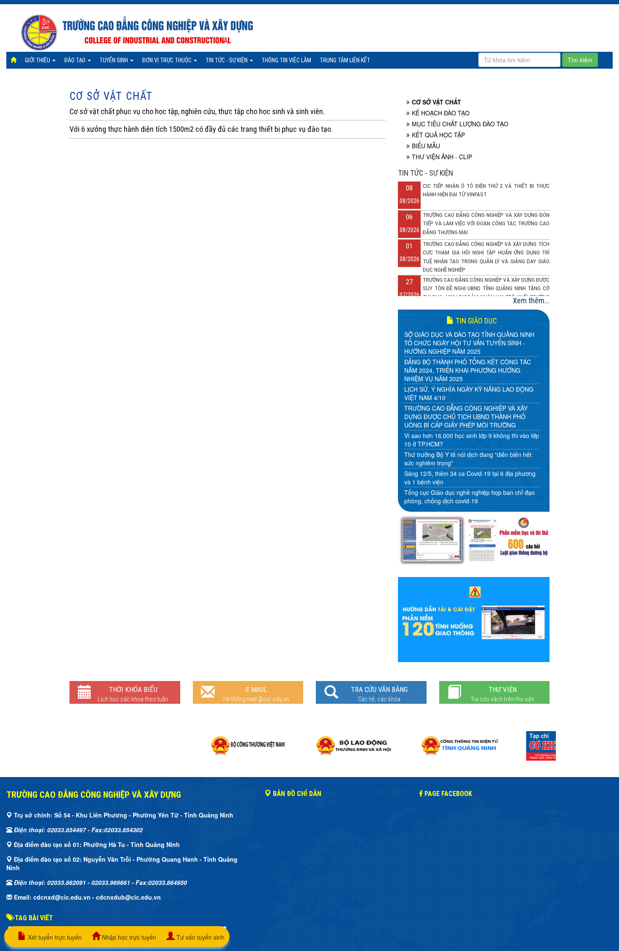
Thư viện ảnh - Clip (442, 156)
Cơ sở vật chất (111, 96)
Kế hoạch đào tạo (441, 113)
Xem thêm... (531, 300)
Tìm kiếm (580, 60)
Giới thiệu (38, 60)
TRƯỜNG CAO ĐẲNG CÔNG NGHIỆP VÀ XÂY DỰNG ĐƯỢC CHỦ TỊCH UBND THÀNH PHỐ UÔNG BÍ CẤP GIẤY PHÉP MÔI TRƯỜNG (466, 416)
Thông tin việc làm (286, 60)
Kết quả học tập (438, 135)
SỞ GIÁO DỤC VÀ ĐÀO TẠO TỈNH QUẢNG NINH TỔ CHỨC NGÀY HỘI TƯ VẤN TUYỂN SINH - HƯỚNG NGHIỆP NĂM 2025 (469, 342)
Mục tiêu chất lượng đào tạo (460, 124)
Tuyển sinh (114, 60)
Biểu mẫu (426, 146)
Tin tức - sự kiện (227, 60)
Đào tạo (75, 60)
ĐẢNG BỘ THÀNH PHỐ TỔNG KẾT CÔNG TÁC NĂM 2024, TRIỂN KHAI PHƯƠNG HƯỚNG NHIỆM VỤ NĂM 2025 (467, 370)
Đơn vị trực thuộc (167, 60)
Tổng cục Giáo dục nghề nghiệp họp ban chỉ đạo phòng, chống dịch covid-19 (469, 496)
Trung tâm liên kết (345, 60)
